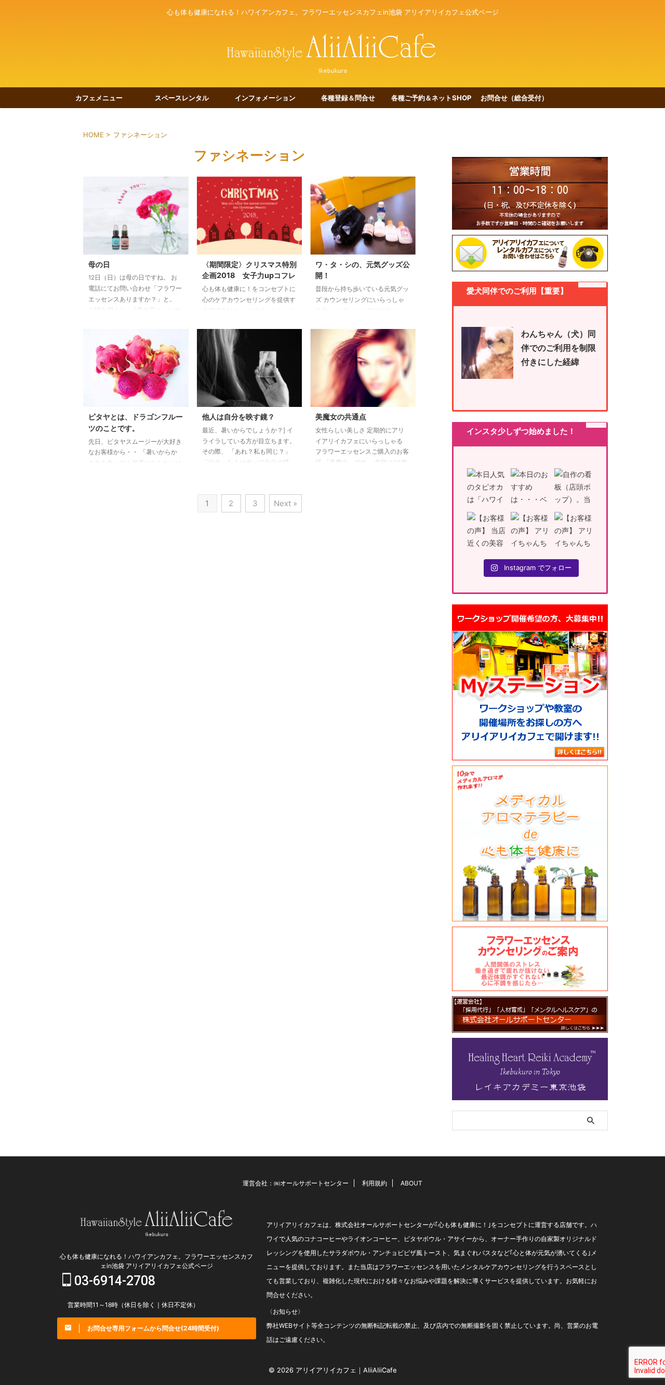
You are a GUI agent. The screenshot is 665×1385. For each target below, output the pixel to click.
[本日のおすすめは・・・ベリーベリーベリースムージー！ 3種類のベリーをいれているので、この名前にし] (530, 487)
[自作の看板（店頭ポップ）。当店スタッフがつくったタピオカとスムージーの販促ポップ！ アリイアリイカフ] (573, 487)
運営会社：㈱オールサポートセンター (296, 1183)
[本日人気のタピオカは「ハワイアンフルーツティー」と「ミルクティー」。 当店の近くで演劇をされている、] (486, 487)
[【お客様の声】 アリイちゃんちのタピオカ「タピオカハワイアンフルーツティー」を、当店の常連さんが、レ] (573, 531)
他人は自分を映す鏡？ (238, 416)
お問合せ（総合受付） (514, 98)
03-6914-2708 (113, 1280)
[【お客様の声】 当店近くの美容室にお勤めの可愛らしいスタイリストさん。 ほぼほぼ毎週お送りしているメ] (486, 531)
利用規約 (374, 1183)
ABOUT (411, 1183)
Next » (285, 503)
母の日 (99, 264)
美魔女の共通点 (340, 416)
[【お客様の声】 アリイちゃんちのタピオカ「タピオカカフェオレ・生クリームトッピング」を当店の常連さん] (530, 531)
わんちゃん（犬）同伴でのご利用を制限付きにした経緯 (558, 347)
